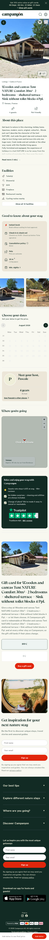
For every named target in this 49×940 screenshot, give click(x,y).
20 (27, 351)
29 (39, 356)
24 (10, 356)
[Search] (40, 14)
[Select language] (45, 14)
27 (27, 356)
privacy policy (15, 770)
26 (21, 356)
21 (33, 351)
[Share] (46, 22)
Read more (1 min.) (10, 160)
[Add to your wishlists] (40, 22)
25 (15, 356)
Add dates (39, 936)
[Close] (46, 3)
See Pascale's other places (15, 398)
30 (45, 356)
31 (10, 361)
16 (45, 346)
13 (27, 346)
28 (33, 356)
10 (10, 346)
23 (45, 351)
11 (16, 346)
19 (21, 351)
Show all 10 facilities (24, 204)
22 (39, 351)
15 (39, 346)
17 (10, 351)
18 (16, 351)
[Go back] (3, 22)
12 (21, 346)
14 (33, 346)
